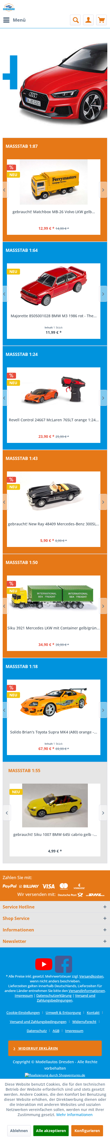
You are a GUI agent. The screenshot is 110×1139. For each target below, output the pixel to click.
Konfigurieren (87, 1130)
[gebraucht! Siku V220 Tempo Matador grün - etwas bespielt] (55, 805)
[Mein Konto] (88, 20)
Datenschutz (37, 1030)
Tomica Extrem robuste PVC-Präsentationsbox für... (53, 315)
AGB (56, 1030)
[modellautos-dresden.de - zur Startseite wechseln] (9, 7)
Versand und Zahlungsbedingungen (66, 998)
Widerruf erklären (38, 1048)
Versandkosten (91, 976)
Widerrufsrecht (84, 1021)
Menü (19, 20)
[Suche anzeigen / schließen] (75, 20)
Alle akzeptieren (51, 1130)
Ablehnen (19, 1130)
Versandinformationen (87, 990)
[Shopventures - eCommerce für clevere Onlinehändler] (55, 1075)
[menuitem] (14, 20)
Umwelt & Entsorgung (63, 1012)
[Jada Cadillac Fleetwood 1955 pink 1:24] (53, 390)
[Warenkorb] (101, 20)
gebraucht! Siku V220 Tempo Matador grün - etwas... (55, 837)
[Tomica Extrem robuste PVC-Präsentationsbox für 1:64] (53, 286)
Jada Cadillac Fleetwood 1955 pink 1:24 (53, 419)
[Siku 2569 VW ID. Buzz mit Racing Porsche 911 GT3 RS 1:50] (53, 598)
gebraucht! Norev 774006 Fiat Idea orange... (54, 523)
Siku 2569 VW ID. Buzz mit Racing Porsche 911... (54, 627)
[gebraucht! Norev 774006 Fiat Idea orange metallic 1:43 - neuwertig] (53, 494)
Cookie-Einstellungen (23, 1012)
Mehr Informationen (74, 1114)
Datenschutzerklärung (54, 995)
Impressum (24, 995)
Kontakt (93, 1012)
